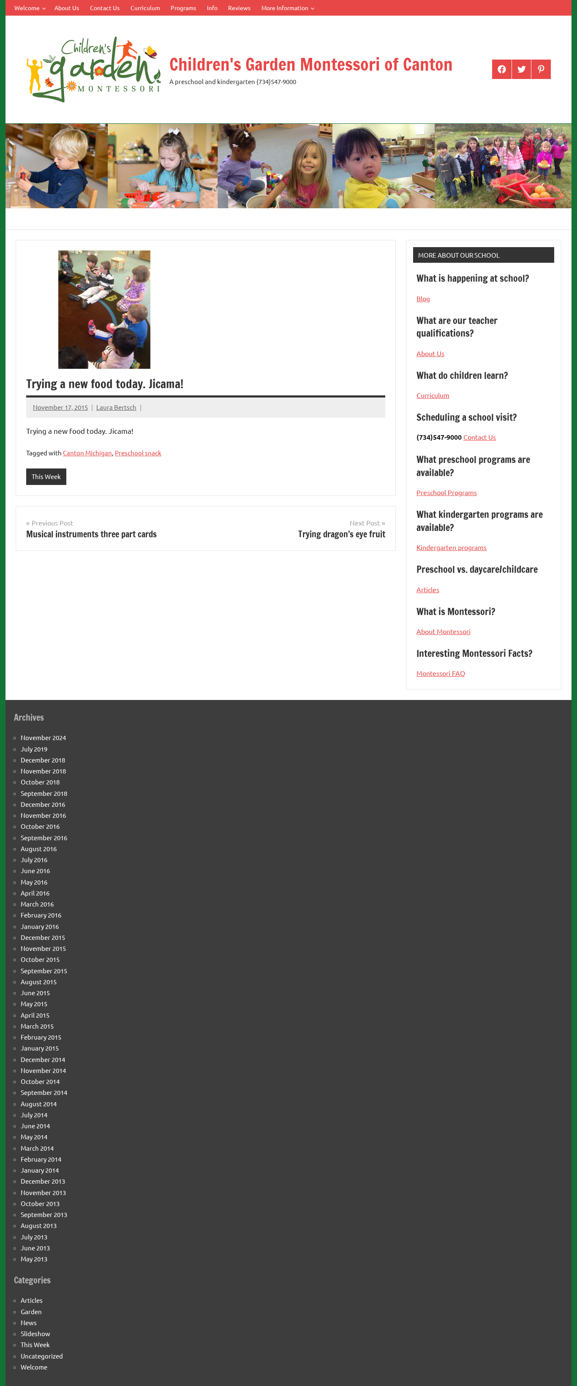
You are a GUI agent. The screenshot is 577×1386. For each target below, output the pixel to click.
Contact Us (105, 7)
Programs (183, 7)
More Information (284, 7)
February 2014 (41, 1159)
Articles (427, 589)
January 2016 (40, 926)
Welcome (27, 7)
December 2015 (43, 937)
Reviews (239, 7)
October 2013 (40, 1203)
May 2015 (34, 1003)
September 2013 (44, 1214)
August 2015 (39, 982)
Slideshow (35, 1333)
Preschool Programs (446, 492)
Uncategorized (42, 1356)
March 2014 (37, 1148)
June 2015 (35, 992)
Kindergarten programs (451, 547)
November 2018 (43, 771)
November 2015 (43, 948)
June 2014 (35, 1126)
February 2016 (41, 915)
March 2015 (37, 1026)
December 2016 (43, 804)
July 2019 (34, 749)
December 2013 (43, 1181)
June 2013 (35, 1248)
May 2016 (34, 882)
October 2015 (40, 959)
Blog (423, 298)
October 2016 (40, 826)
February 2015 (41, 1037)
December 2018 (43, 760)
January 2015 (40, 1048)
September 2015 (44, 971)
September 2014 (44, 1092)
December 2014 (43, 1059)
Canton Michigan (87, 453)
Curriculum (145, 7)
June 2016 (35, 870)
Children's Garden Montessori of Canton (311, 64)
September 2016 (44, 837)
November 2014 (43, 1070)
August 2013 (39, 1225)
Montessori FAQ (440, 673)
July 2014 (34, 1115)
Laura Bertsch (116, 407)
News (29, 1322)
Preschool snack (138, 453)
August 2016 (39, 848)
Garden (31, 1311)
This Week (46, 476)
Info (212, 7)
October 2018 (40, 782)
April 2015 (35, 1015)
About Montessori (443, 631)
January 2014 (40, 1170)
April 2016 (35, 893)
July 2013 (34, 1237)
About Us (66, 7)
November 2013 (43, 1192)
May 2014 (34, 1137)
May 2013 (34, 1259)
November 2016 (43, 815)
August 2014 (39, 1104)
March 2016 (37, 904)
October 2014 (40, 1081)
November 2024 (43, 737)
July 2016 (34, 859)
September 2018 (44, 793)
